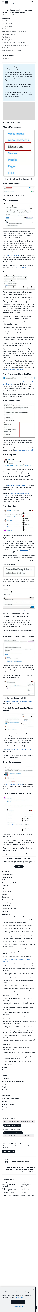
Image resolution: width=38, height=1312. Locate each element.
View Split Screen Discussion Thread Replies (16, 45)
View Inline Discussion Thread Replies (14, 42)
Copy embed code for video (13, 1133)
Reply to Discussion (8, 48)
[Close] (33, 1289)
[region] (18, 1299)
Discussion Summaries (14, 255)
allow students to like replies (16, 485)
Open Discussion (7, 23)
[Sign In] (35, 2)
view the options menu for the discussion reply (19, 701)
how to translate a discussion (14, 369)
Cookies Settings (18, 1306)
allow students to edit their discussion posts (20, 611)
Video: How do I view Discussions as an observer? (18, 1195)
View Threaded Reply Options (11, 50)
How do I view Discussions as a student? (25, 1190)
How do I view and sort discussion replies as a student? (9, 1184)
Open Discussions (7, 21)
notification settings (21, 267)
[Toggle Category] (1, 871)
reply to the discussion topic (14, 784)
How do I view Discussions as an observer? (25, 1184)
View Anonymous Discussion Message (14, 32)
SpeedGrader (24, 550)
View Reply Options (8, 40)
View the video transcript (13, 122)
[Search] (32, 2)
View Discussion (7, 26)
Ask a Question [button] (9, 1151)
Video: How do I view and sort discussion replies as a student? (9, 1190)
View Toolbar (6, 29)
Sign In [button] (19, 866)
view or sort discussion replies (24, 450)
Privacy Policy (19, 1297)
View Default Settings (8, 34)
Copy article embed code (12, 1125)
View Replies (6, 37)
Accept (18, 1302)
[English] (9, 2)
